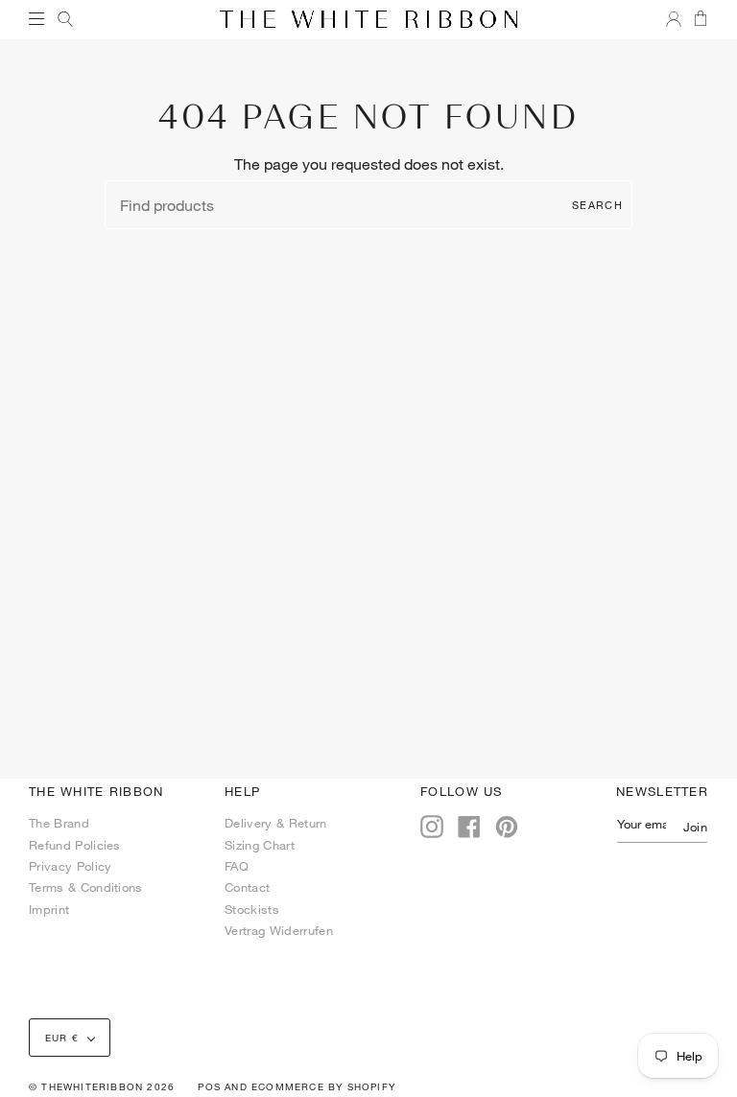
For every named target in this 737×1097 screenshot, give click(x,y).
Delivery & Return (275, 822)
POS (209, 1086)
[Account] (667, 19)
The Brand (59, 822)
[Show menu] (43, 19)
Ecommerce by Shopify (323, 1086)
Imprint (49, 909)
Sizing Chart (260, 844)
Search (597, 204)
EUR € (62, 1037)
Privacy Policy (70, 866)
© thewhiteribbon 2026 (102, 1086)
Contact (247, 887)
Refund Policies (75, 844)
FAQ (237, 866)
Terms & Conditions (86, 887)
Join (695, 826)
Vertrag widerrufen (279, 930)
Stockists (252, 909)
